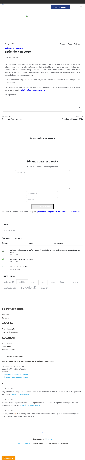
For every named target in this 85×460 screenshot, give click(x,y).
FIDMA (52, 282)
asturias (9, 282)
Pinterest (77, 44)
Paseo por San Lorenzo (12, 119)
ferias (43, 282)
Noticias (8, 48)
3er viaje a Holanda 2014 (72, 119)
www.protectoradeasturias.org (16, 374)
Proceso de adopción (10, 332)
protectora (10, 288)
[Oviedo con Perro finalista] (4, 268)
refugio (28, 287)
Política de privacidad (24, 443)
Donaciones (6, 347)
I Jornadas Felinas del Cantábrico (21, 260)
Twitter (70, 44)
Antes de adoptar (8, 329)
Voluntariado (7, 343)
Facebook (63, 44)
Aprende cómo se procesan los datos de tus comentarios (58, 212)
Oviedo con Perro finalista (19, 267)
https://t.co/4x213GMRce (30, 405)
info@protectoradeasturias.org (33, 90)
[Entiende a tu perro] (42, 28)
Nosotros (5, 315)
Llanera (75, 282)
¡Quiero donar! (60, 7)
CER (22, 281)
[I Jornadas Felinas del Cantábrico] (4, 261)
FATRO (33, 282)
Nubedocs (48, 439)
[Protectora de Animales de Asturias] (42, 433)
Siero (44, 288)
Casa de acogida (8, 350)
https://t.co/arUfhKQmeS (20, 394)
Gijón (63, 282)
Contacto (5, 318)
